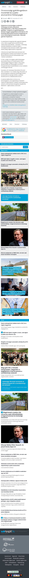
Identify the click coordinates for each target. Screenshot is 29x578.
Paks (10, 6)
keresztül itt (14, 117)
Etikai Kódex (21, 556)
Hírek (4, 6)
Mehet (25, 147)
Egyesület (14, 556)
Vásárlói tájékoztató (21, 560)
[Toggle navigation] (26, 2)
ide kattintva (13, 118)
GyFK (6, 562)
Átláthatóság (21, 562)
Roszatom (15, 6)
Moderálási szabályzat (18, 558)
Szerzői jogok (8, 558)
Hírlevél (22, 564)
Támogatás (20, 2)
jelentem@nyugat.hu (9, 120)
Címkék (5, 124)
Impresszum (8, 556)
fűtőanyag (22, 6)
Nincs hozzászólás (9, 137)
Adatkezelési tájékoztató (9, 560)
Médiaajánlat (8, 564)
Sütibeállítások (12, 562)
